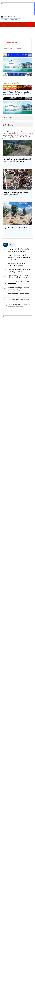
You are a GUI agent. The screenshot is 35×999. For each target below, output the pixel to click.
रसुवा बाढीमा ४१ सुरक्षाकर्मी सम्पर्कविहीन (19, 299)
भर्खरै (5, 245)
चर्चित (11, 245)
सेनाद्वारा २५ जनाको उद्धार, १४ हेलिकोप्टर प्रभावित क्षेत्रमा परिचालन (18, 289)
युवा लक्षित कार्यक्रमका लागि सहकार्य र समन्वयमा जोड (18, 283)
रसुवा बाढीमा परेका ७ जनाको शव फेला (18, 294)
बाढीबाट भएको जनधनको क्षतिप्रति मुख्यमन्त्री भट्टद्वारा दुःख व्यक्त (17, 264)
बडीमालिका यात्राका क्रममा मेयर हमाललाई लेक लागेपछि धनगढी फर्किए (19, 306)
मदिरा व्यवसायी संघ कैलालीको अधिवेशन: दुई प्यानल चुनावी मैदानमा (19, 270)
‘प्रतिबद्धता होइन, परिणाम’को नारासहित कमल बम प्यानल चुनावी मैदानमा (18, 250)
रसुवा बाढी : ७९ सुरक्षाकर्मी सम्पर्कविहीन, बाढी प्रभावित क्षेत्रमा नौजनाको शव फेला (18, 276)
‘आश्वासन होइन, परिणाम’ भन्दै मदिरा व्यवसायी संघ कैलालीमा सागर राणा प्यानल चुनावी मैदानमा (19, 257)
